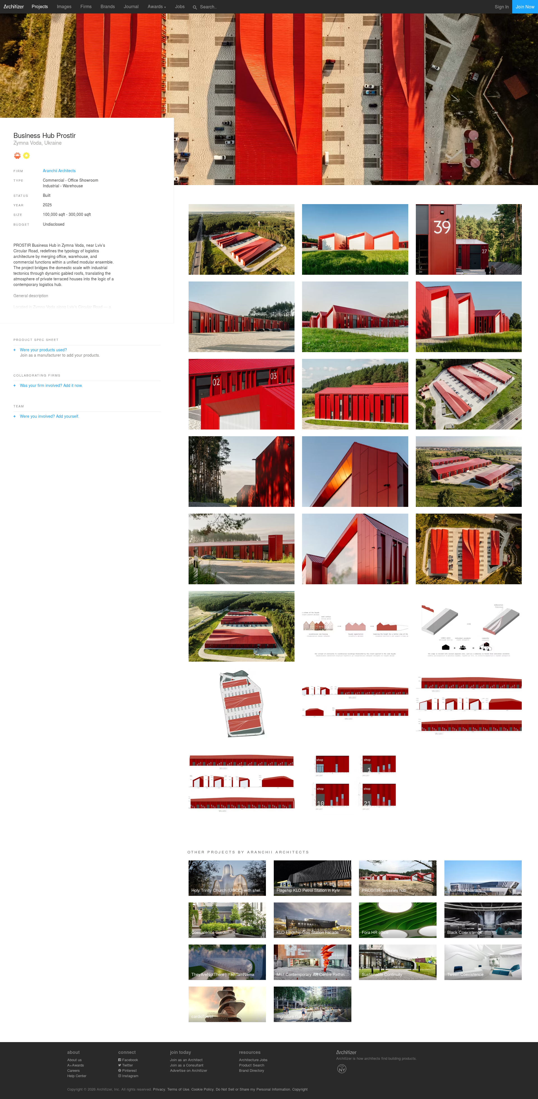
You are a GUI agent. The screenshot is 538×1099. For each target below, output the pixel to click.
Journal (131, 6)
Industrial (51, 185)
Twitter (127, 1065)
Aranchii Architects (59, 170)
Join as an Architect (186, 1059)
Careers (73, 1070)
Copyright (300, 1089)
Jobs (180, 6)
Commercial (53, 180)
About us (74, 1059)
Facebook (129, 1059)
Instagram (129, 1075)
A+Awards (75, 1065)
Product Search (251, 1065)
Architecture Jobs (253, 1059)
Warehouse (73, 185)
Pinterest (129, 1070)
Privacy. (159, 1089)
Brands (108, 6)
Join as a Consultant (186, 1065)
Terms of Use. (178, 1089)
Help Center (76, 1075)
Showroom (88, 180)
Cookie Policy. (203, 1089)
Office (73, 180)
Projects (40, 6)
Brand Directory (251, 1070)
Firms (86, 6)
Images (64, 6)
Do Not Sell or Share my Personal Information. (253, 1089)
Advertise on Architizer (188, 1070)
